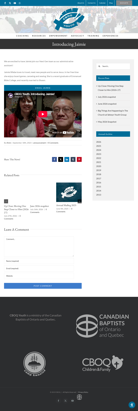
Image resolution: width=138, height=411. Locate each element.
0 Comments (53, 143)
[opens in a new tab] (102, 310)
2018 (98, 174)
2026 (98, 142)
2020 (98, 166)
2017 (98, 178)
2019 (98, 170)
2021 (98, 162)
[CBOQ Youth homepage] (69, 19)
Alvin (9, 143)
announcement (39, 143)
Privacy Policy (83, 392)
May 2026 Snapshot (107, 121)
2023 (98, 154)
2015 (98, 186)
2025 (98, 146)
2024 (98, 150)
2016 (98, 182)
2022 (98, 158)
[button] (6, 201)
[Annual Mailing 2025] (69, 184)
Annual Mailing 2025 (66, 205)
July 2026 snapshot (107, 97)
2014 (98, 190)
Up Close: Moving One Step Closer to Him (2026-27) (16, 209)
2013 (98, 194)
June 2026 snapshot (39, 206)
